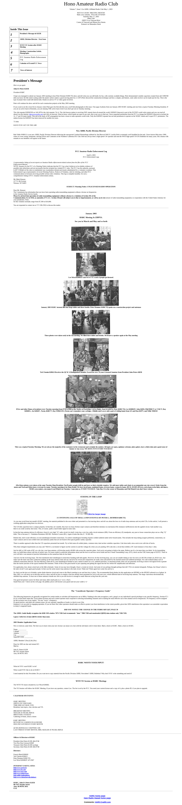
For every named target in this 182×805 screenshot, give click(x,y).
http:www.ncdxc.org (36, 114)
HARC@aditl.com (103, 802)
